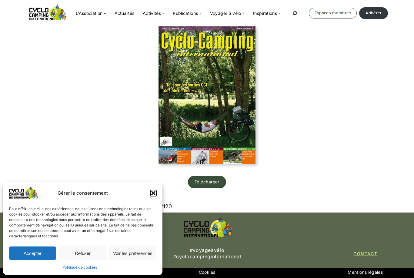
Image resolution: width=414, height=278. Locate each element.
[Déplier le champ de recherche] (295, 13)
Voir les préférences (132, 253)
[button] (153, 193)
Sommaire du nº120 (148, 206)
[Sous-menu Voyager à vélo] (243, 13)
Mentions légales (365, 272)
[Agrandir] (248, 34)
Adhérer (374, 12)
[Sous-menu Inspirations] (279, 13)
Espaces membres (333, 12)
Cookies (207, 272)
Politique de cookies (79, 267)
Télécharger (207, 182)
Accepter (33, 253)
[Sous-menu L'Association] (105, 13)
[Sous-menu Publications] (200, 13)
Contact (365, 253)
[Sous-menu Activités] (163, 13)
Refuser (83, 253)
